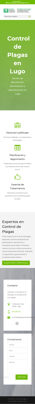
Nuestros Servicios (16, 263)
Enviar (22, 377)
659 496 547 (17, 1)
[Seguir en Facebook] (17, 323)
